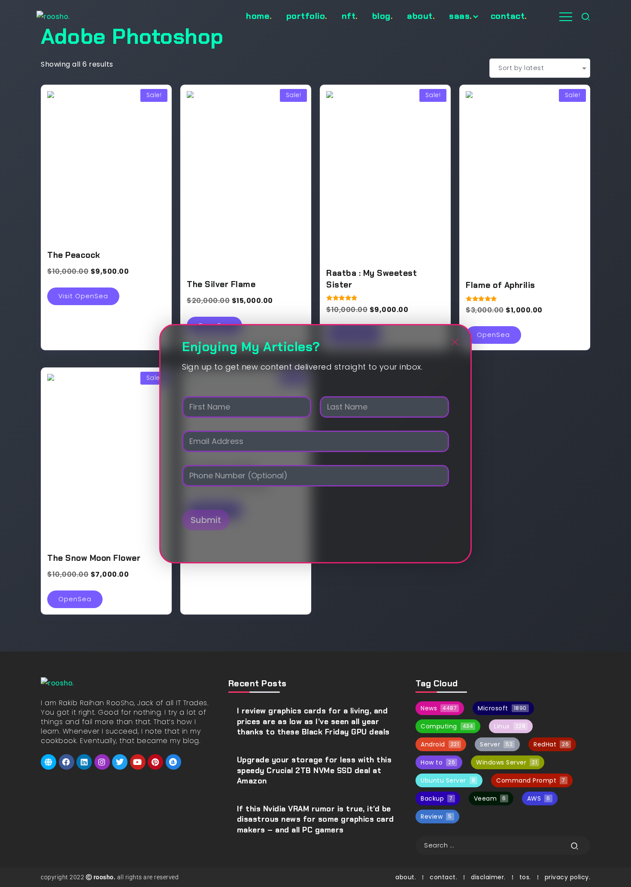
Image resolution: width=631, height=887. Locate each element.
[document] (315, 443)
